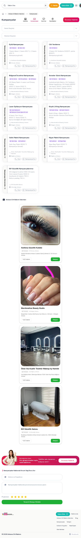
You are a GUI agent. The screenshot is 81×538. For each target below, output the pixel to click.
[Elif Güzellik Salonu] (40, 415)
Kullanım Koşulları (62, 526)
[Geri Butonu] (57, 225)
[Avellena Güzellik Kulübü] (40, 233)
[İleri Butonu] (23, 225)
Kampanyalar (61, 522)
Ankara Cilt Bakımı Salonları (65, 518)
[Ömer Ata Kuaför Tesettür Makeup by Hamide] (40, 354)
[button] (25, 5)
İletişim (55, 259)
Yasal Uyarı (72, 526)
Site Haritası (60, 529)
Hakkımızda (74, 514)
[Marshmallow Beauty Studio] (40, 294)
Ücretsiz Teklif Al (67, 460)
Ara (19, 66)
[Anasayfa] (3, 14)
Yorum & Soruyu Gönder (32, 502)
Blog (76, 518)
